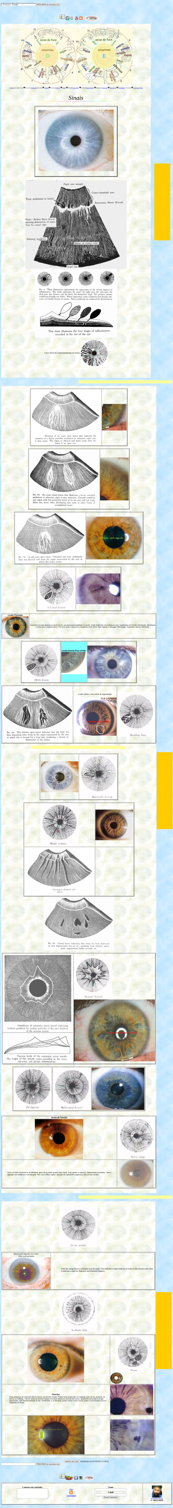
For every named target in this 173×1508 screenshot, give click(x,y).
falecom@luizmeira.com (157, 1498)
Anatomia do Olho (138, 88)
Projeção (12, 88)
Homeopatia (122, 88)
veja (71, 1489)
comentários (71, 1496)
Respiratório (76, 88)
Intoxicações (113, 88)
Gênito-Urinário (90, 88)
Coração (46, 88)
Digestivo (57, 88)
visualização (34, 88)
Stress (64, 88)
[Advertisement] (162, 202)
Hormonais (104, 88)
